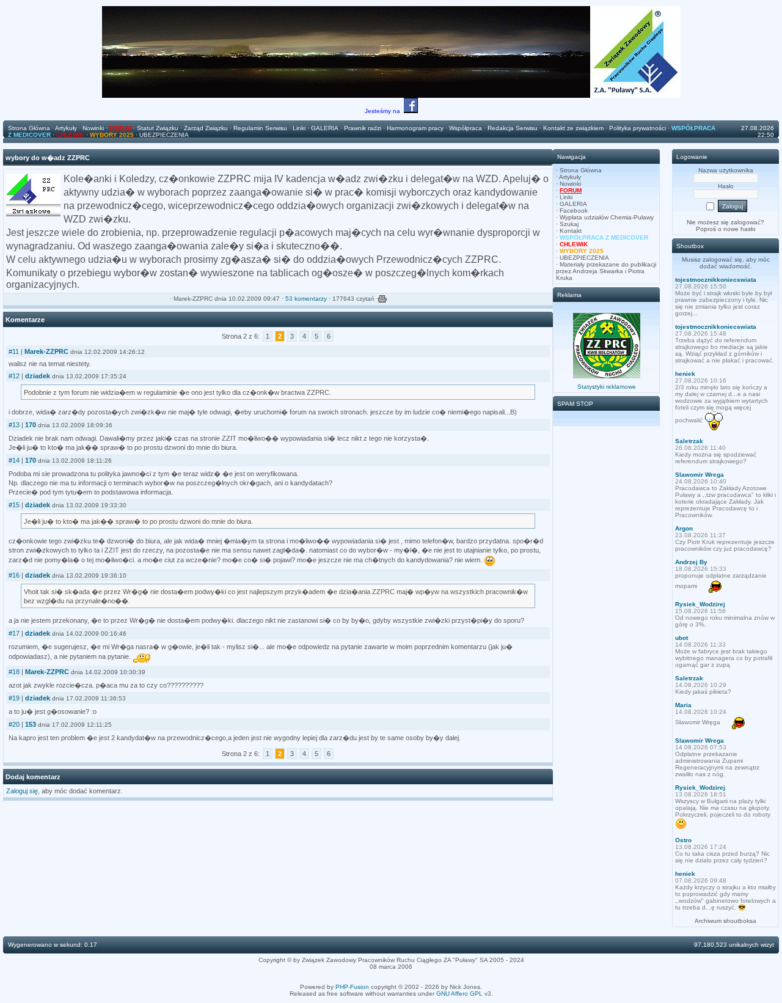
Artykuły (570, 177)
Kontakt (571, 230)
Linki (566, 197)
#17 (14, 633)
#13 (14, 424)
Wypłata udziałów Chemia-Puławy (607, 217)
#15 (14, 505)
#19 (14, 698)
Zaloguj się (22, 791)
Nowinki (570, 183)
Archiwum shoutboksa (725, 920)
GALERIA (573, 203)
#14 (14, 460)
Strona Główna (581, 170)
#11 (14, 351)
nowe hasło (739, 229)
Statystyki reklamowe (606, 386)
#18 (14, 671)
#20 (14, 724)
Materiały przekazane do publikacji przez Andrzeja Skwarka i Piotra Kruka (606, 271)
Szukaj (569, 224)
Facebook (574, 210)
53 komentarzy (306, 298)
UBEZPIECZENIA (584, 257)
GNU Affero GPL (459, 993)
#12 (14, 376)
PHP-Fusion (352, 986)
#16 (14, 575)
